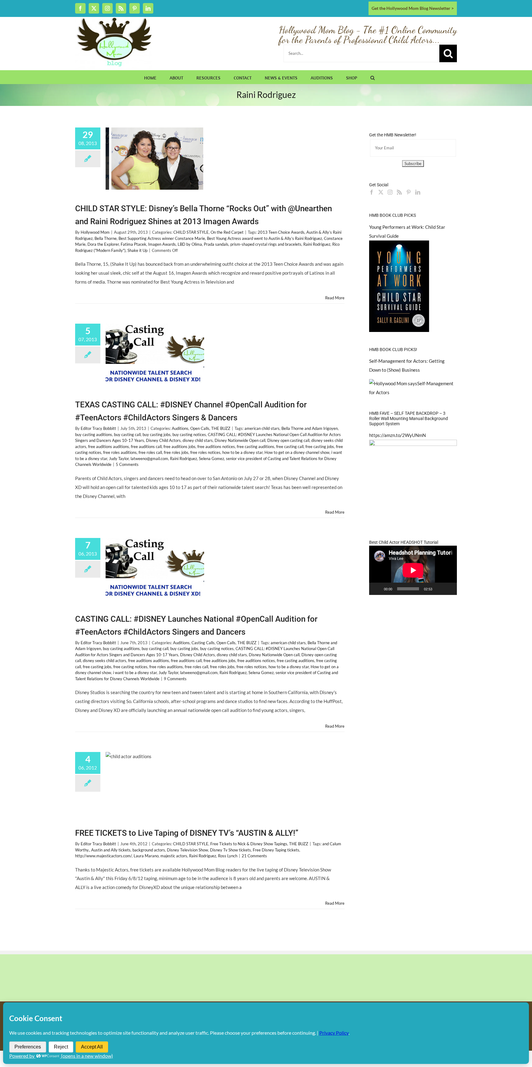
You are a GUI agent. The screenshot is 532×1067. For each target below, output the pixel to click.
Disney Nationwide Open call (240, 440)
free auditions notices (216, 446)
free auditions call (146, 446)
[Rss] (399, 192)
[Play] (377, 589)
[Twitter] (380, 192)
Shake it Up (137, 250)
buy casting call (127, 434)
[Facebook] (371, 192)
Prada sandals (216, 244)
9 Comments (175, 678)
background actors (148, 849)
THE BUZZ (220, 428)
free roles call (150, 452)
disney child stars (198, 440)
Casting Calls (203, 642)
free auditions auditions (108, 446)
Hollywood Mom (95, 232)
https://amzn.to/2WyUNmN (397, 435)
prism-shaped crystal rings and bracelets (265, 244)
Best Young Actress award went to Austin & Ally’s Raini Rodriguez (264, 238)
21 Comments (254, 855)
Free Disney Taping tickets (276, 849)
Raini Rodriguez (316, 244)
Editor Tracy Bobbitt (98, 428)
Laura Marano (146, 855)
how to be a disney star (242, 452)
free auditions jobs (179, 446)
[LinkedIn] (417, 192)
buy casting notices (189, 434)
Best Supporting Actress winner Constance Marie (162, 238)
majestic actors (173, 855)
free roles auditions (120, 452)
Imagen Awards (162, 244)
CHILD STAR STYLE (191, 232)
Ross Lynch (227, 855)
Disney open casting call (288, 440)
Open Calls (199, 428)
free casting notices (130, 666)
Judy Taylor (119, 458)
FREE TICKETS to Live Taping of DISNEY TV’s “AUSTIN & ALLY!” (186, 833)
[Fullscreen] (449, 589)
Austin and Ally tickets (111, 849)
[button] (372, 77)
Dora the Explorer (103, 244)
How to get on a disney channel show (296, 452)
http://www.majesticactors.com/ (103, 855)
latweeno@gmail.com (149, 458)
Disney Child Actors (163, 440)
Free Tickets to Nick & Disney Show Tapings (248, 843)
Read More (335, 297)
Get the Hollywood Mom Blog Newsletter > (413, 8)
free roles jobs (176, 452)
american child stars (262, 428)
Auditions (180, 428)
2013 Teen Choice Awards (281, 232)
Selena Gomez (211, 458)
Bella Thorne (106, 238)
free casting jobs (319, 446)
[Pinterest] (408, 192)
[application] (413, 570)
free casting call (290, 446)
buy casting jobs (157, 434)
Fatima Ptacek (133, 244)
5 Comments (127, 464)
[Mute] (439, 589)
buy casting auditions (93, 434)
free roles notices (205, 452)
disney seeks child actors (104, 660)
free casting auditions (255, 446)
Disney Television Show (187, 849)
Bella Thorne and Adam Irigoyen (309, 428)
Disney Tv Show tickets (230, 849)
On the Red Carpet (227, 232)
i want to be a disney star (135, 672)
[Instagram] (390, 192)
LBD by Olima (190, 244)
